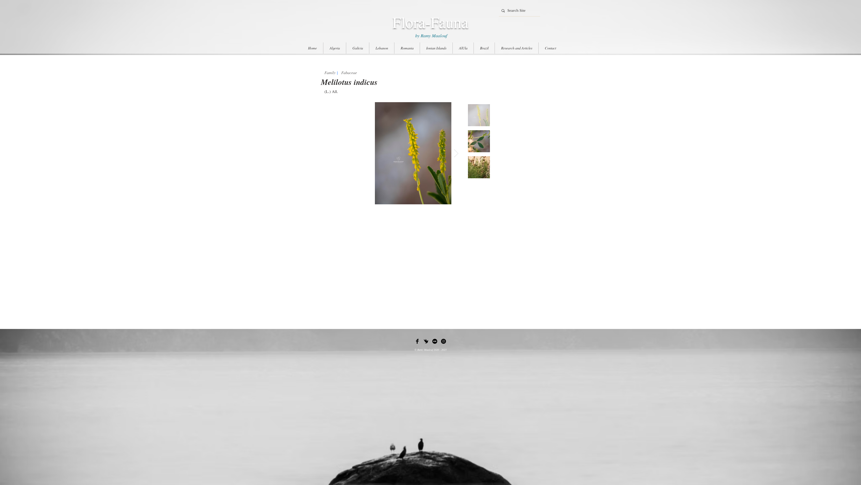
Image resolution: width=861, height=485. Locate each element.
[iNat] (426, 341)
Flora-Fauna (430, 22)
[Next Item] (456, 153)
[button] (516, 48)
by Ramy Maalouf (430, 35)
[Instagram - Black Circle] (443, 341)
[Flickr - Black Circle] (434, 341)
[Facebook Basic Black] (417, 341)
